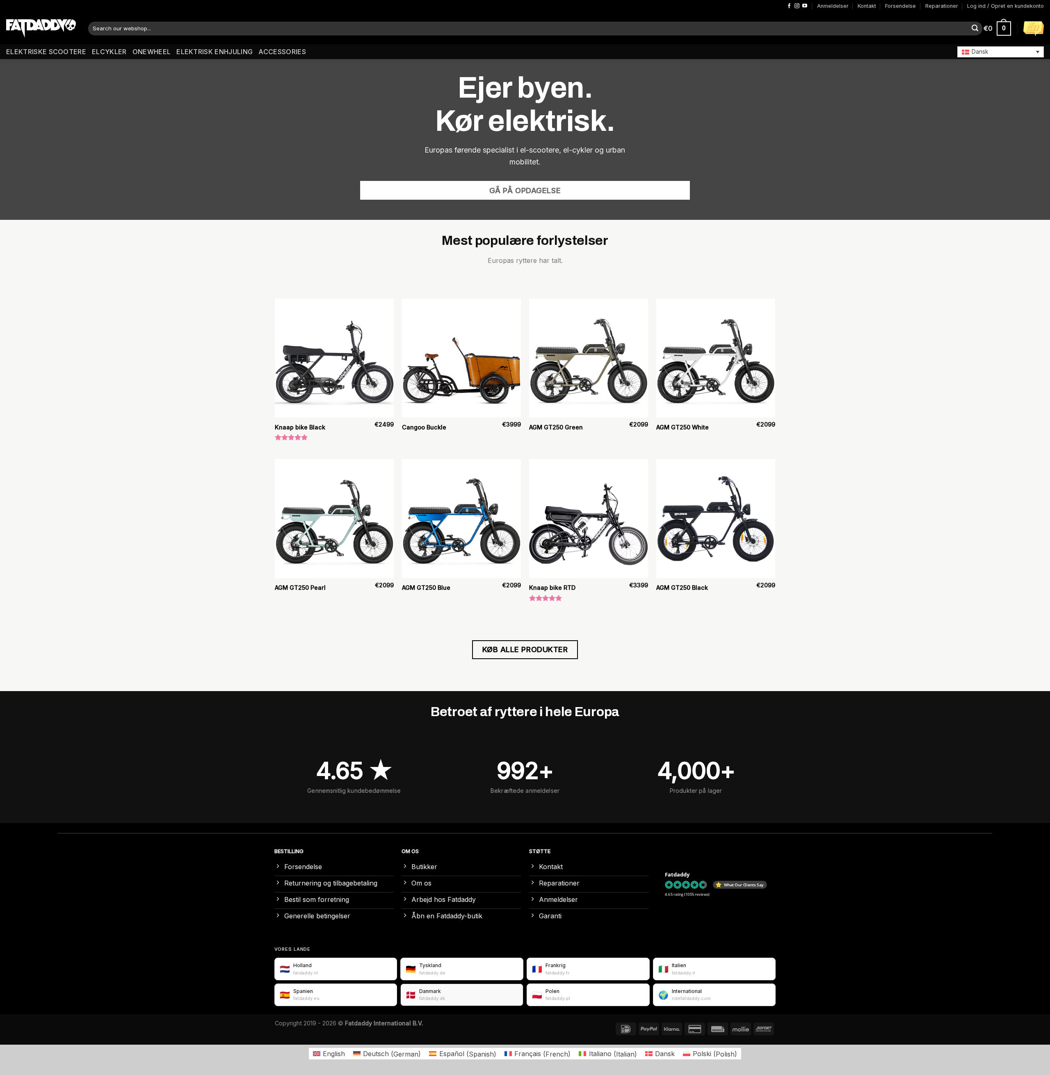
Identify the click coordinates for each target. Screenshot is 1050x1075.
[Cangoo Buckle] (461, 358)
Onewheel (151, 52)
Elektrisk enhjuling (214, 52)
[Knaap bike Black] (334, 358)
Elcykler (109, 52)
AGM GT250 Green (556, 427)
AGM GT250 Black (682, 587)
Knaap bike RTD (552, 587)
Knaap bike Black (300, 427)
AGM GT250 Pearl (300, 587)
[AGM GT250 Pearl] (334, 518)
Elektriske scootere (46, 52)
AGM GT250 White (682, 427)
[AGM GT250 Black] (715, 518)
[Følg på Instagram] (796, 6)
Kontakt (867, 6)
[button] (1000, 51)
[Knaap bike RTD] (588, 518)
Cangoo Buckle (424, 427)
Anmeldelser (833, 6)
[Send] (975, 29)
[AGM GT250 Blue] (461, 518)
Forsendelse (900, 6)
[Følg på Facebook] (789, 6)
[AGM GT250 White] (715, 358)
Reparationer (941, 6)
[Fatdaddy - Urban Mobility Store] (41, 28)
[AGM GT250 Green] (588, 358)
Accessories (282, 52)
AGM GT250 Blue (426, 587)
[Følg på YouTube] (804, 6)
